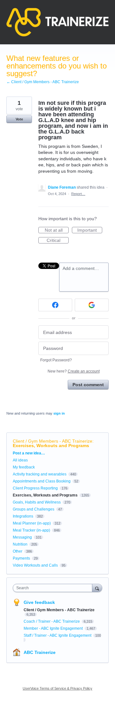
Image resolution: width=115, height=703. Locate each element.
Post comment (88, 384)
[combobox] (54, 588)
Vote (19, 119)
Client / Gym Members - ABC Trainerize (52, 441)
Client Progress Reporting (35, 488)
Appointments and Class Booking (42, 481)
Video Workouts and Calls (35, 565)
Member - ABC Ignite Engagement (54, 628)
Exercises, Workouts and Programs (51, 445)
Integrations (23, 516)
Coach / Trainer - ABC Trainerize (52, 621)
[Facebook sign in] (55, 305)
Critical (58, 240)
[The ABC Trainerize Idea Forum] (57, 22)
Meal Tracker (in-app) (31, 530)
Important (89, 230)
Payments (21, 558)
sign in (59, 413)
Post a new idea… (29, 453)
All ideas (20, 460)
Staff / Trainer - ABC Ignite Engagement (58, 635)
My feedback (24, 467)
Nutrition (20, 544)
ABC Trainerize (40, 652)
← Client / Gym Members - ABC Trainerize (42, 82)
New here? (74, 371)
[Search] (97, 588)
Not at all (57, 230)
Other (17, 551)
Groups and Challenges (33, 509)
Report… (78, 194)
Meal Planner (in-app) (32, 523)
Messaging (22, 537)
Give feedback (39, 602)
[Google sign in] (92, 305)
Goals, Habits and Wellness (37, 502)
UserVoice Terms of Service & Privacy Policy (57, 688)
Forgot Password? (56, 360)
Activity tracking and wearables (39, 474)
